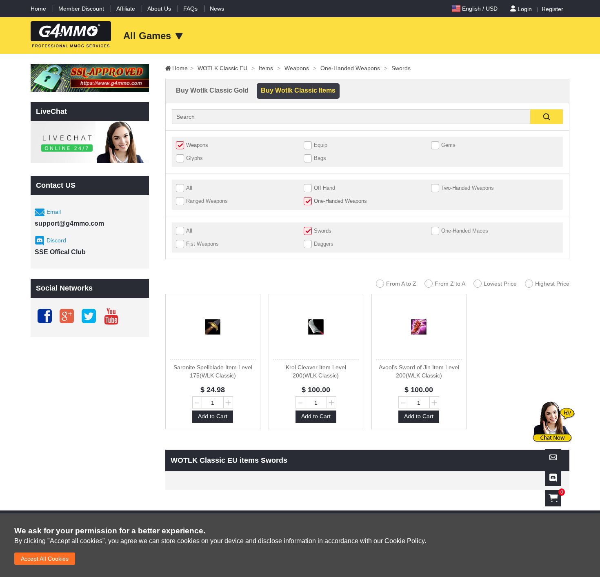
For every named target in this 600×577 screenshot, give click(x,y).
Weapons (300, 68)
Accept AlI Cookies (45, 558)
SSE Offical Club (60, 252)
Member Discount (81, 8)
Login (525, 9)
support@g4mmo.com (69, 223)
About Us (159, 8)
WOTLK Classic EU (226, 68)
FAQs (190, 8)
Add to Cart (212, 416)
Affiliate (125, 8)
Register (552, 9)
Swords (401, 68)
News (217, 8)
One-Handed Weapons (353, 68)
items (269, 68)
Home (38, 8)
